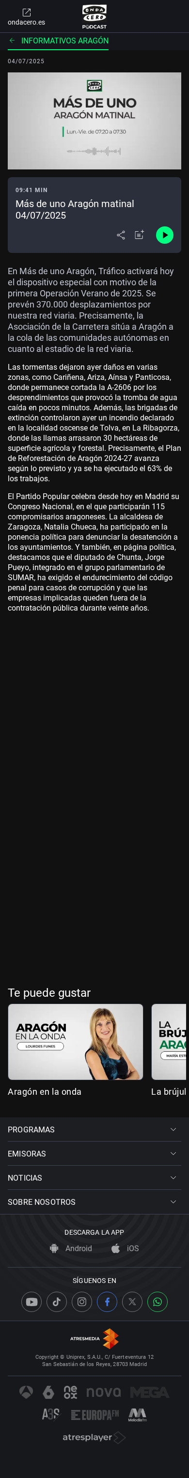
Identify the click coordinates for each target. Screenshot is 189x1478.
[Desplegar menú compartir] (121, 235)
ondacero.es (26, 22)
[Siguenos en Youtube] (31, 1302)
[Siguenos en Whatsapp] (157, 1302)
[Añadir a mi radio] (139, 235)
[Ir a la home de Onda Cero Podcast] (95, 16)
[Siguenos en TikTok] (57, 1302)
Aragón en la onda (45, 1092)
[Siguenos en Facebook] (107, 1302)
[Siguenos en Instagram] (82, 1302)
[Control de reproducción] (164, 235)
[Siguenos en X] (132, 1302)
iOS (132, 1248)
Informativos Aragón (65, 40)
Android (77, 1248)
